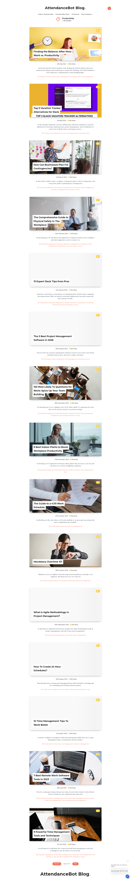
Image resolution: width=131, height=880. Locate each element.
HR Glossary (75, 14)
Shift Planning (80, 689)
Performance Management (60, 76)
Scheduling (61, 246)
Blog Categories (86, 14)
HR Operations (80, 302)
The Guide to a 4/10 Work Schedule (49, 505)
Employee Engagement (46, 187)
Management (74, 244)
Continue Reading (94, 56)
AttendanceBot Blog (65, 8)
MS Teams (42, 798)
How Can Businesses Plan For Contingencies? (51, 166)
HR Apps (46, 133)
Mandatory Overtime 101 (48, 561)
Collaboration (44, 302)
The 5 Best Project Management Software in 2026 (53, 338)
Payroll (56, 580)
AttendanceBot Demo (62, 14)
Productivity (73, 76)
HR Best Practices (45, 76)
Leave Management (56, 133)
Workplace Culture (73, 189)
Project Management (87, 187)
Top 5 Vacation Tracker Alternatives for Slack (47, 110)
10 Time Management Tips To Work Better (51, 723)
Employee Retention (63, 244)
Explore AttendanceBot (45, 14)
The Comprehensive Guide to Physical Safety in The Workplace (51, 221)
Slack (79, 76)
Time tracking (65, 800)
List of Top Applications (70, 133)
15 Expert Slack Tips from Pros (51, 281)
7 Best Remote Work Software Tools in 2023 (51, 777)
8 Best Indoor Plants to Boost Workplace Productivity (51, 449)
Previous (57, 863)
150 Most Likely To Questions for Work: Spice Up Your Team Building (53, 390)
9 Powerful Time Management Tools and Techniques (52, 834)
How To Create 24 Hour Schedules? (47, 668)
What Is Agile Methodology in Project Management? (51, 614)
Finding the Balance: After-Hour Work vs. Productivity (53, 53)
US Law (67, 246)
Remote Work (57, 304)
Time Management (87, 76)
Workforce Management (59, 189)
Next (75, 863)
